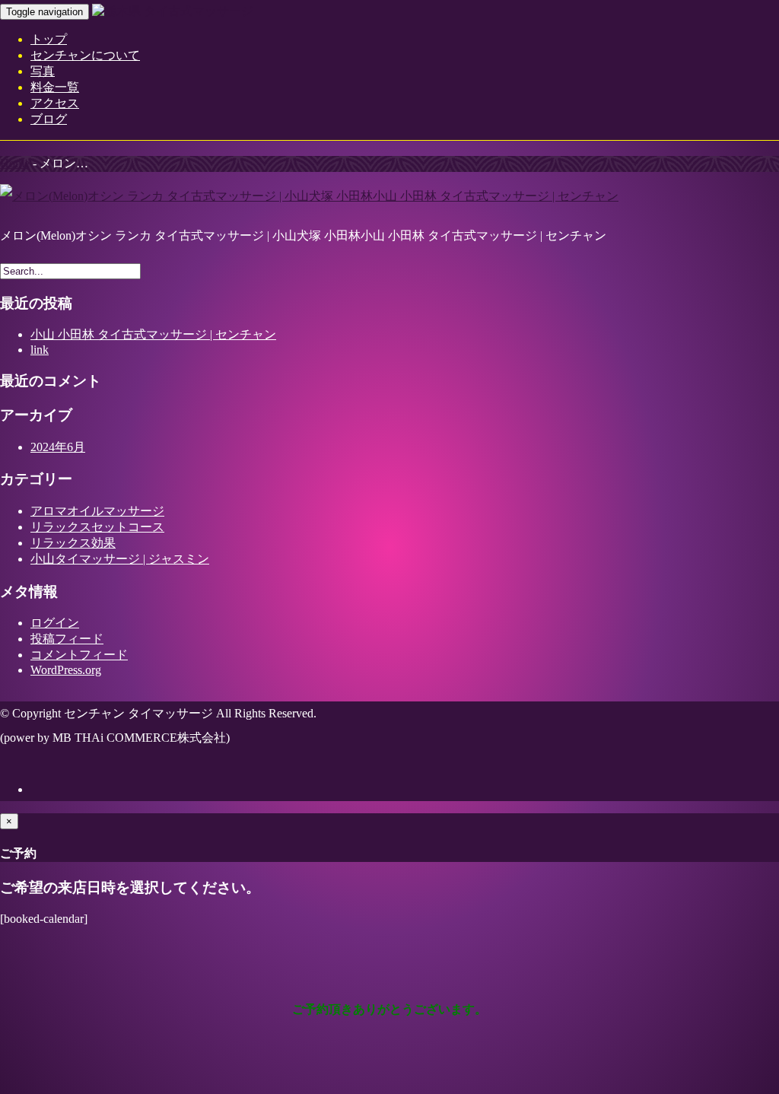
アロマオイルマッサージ (97, 510)
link (39, 349)
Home (15, 163)
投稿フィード (66, 638)
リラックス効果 (73, 542)
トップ (48, 39)
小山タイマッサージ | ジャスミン (119, 558)
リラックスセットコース (97, 526)
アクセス (54, 103)
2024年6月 (57, 446)
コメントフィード (79, 654)
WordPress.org (65, 669)
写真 (42, 71)
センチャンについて (85, 55)
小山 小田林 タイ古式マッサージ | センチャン (153, 334)
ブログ (48, 119)
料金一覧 (54, 87)
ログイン (54, 622)
